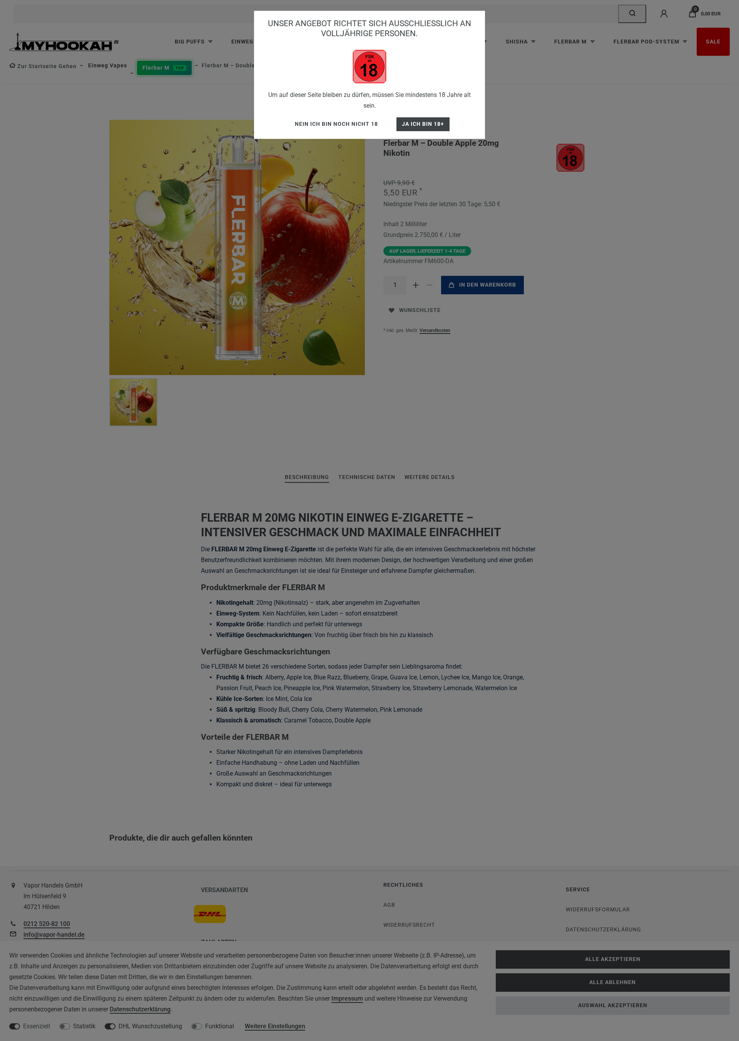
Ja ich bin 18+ (423, 124)
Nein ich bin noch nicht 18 (336, 124)
